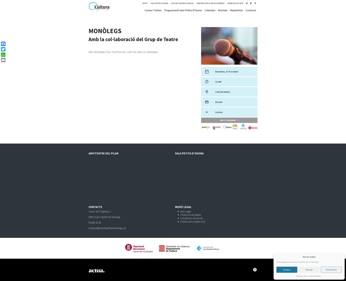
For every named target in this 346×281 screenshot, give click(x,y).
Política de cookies (302, 276)
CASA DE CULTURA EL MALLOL (182, 3)
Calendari (209, 10)
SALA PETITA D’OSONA (159, 3)
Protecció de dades (315, 276)
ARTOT (145, 3)
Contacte (251, 10)
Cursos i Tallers (153, 10)
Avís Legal (185, 211)
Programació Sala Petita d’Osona (183, 10)
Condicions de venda (191, 218)
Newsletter (236, 10)
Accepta (286, 269)
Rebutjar (309, 269)
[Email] (3, 60)
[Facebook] (251, 3)
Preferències (331, 269)
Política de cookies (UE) (192, 221)
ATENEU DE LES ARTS (235, 3)
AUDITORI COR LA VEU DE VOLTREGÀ (210, 3)
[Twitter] (3, 49)
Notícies (222, 10)
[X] (255, 3)
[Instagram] (247, 3)
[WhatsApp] (3, 54)
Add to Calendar (228, 120)
